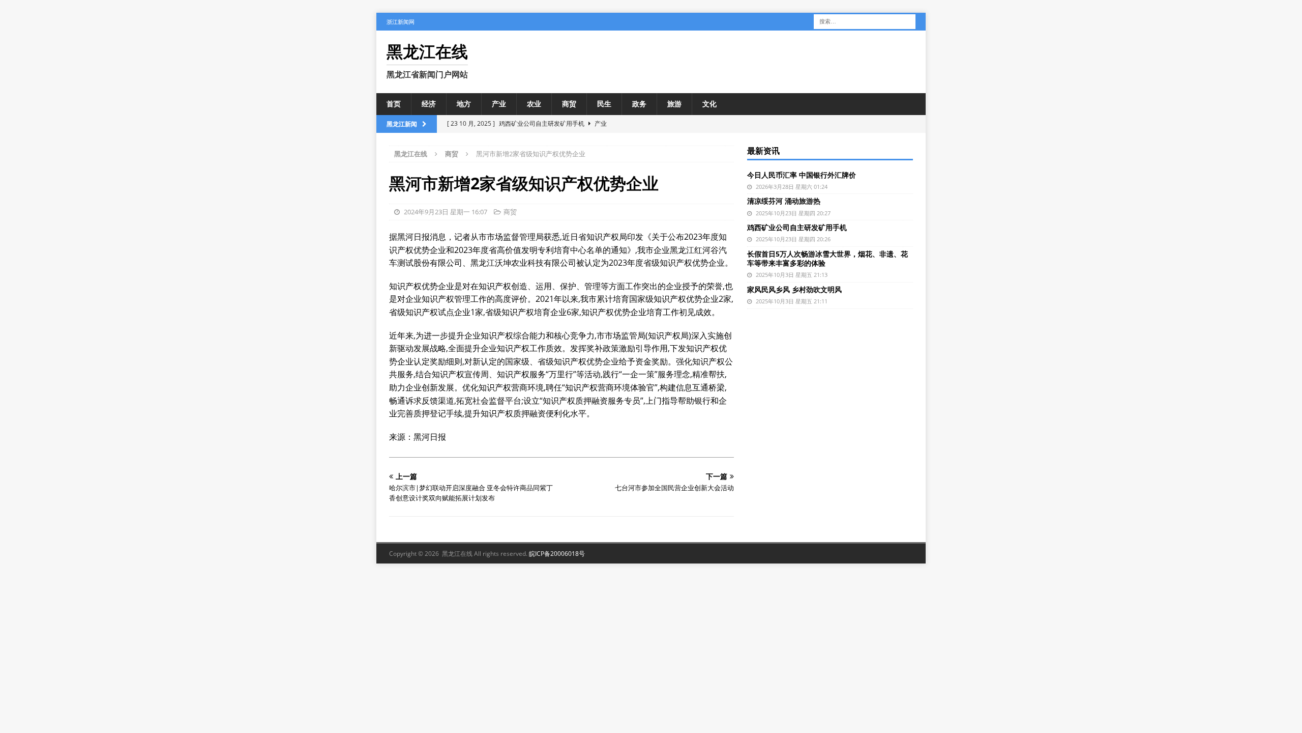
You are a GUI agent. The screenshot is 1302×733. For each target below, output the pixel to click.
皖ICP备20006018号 (557, 553)
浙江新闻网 (401, 21)
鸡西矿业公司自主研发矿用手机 (797, 227)
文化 (709, 103)
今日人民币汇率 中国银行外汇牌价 (801, 175)
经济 (429, 103)
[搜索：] (864, 20)
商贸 (569, 103)
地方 (464, 103)
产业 (499, 103)
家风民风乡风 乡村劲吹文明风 (794, 289)
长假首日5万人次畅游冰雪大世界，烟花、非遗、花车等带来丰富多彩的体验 (827, 258)
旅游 (674, 103)
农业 (534, 103)
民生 (604, 103)
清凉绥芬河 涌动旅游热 (783, 201)
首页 (394, 103)
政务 (639, 103)
